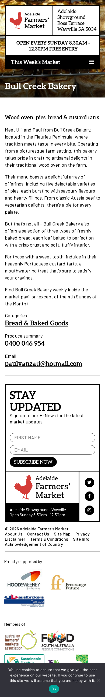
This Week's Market (35, 62)
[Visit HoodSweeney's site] (26, 592)
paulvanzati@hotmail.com (43, 363)
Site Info (81, 538)
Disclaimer (15, 538)
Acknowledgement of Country (34, 544)
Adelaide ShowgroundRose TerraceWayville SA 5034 (77, 20)
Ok (53, 689)
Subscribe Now (33, 462)
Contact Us (38, 533)
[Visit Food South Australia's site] (59, 651)
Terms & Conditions (49, 538)
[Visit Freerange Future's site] (69, 592)
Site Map (62, 533)
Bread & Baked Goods (36, 323)
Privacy (82, 533)
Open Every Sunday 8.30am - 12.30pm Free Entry (53, 46)
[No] (98, 680)
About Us (13, 533)
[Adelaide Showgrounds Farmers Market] (29, 22)
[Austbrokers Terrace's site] (25, 609)
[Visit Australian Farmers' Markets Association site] (22, 651)
